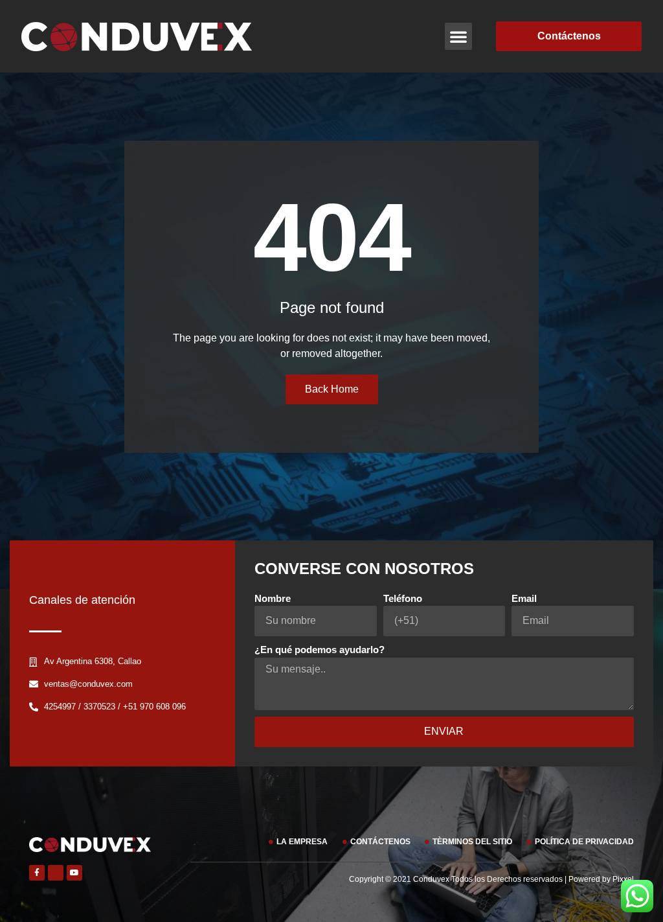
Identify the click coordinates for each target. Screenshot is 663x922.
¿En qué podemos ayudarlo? (319, 649)
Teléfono (402, 598)
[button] (458, 36)
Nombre (272, 598)
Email (524, 598)
